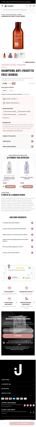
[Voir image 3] (16, 55)
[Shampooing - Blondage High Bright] (26, 167)
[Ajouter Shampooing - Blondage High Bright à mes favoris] (21, 186)
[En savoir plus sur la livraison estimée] (17, 99)
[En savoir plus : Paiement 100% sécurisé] (33, 291)
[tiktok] (29, 405)
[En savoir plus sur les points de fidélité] (29, 94)
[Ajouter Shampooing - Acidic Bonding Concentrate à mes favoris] (3, 186)
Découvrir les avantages (25, 1)
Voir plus (6, 117)
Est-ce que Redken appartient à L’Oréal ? (13, 246)
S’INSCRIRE (18, 336)
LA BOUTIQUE (5, 379)
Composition (7, 141)
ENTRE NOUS (5, 388)
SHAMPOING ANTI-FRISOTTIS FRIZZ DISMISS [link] (13, 16)
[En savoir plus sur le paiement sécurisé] (19, 103)
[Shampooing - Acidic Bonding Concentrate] (9, 167)
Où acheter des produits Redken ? (11, 222)
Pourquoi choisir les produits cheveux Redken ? (15, 228)
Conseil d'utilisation (9, 136)
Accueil (3, 14)
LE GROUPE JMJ (6, 384)
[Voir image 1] (4, 55)
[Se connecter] (27, 6)
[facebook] (23, 405)
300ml (4, 90)
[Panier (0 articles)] (30, 6)
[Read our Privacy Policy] (32, 347)
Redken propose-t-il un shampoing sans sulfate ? (15, 234)
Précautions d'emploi (9, 146)
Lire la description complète (13, 130)
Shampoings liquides (11, 14)
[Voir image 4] (22, 55)
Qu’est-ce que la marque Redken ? (11, 252)
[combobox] (4, 423)
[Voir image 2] (10, 55)
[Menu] (2, 6)
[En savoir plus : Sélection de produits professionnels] (34, 302)
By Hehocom (27, 419)
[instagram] (26, 405)
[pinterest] (32, 405)
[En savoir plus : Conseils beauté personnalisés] (16, 302)
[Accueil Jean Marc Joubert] (9, 6)
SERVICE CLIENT (6, 393)
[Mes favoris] (34, 6)
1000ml (11, 90)
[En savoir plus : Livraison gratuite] (14, 291)
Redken (20, 14)
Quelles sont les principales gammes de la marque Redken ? (15, 240)
